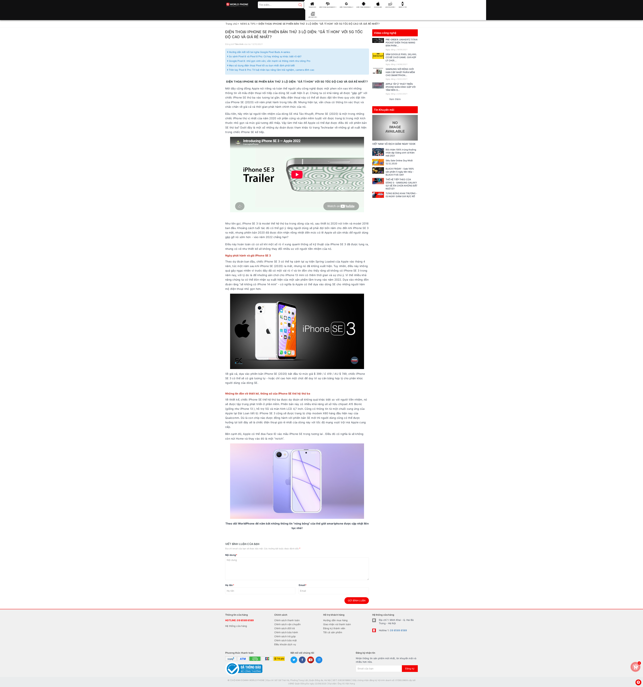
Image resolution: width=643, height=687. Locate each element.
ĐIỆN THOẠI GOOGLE (346, 7)
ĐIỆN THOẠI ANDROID (363, 7)
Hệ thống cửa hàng (236, 626)
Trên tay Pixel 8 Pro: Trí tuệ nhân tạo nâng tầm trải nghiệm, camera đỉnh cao (271, 69)
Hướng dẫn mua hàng (335, 620)
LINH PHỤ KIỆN (390, 7)
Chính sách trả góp (285, 636)
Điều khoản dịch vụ (285, 644)
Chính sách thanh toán (287, 620)
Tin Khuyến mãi (384, 109)
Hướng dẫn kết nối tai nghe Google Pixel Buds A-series (259, 52)
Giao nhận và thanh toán (337, 624)
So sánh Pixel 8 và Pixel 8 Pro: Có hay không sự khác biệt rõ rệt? (264, 56)
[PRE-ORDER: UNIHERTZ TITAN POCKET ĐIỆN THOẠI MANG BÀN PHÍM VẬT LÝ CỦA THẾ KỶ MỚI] (378, 40)
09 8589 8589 (245, 620)
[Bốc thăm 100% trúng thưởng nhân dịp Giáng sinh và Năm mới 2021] (378, 152)
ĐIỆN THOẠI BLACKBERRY (327, 7)
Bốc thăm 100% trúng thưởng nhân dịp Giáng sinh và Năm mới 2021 (401, 152)
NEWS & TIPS (403, 7)
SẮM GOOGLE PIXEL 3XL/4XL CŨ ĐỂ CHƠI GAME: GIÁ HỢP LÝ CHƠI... (401, 57)
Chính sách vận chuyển (287, 624)
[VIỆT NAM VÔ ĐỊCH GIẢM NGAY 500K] (395, 127)
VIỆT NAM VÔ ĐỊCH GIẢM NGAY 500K (393, 143)
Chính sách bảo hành (286, 632)
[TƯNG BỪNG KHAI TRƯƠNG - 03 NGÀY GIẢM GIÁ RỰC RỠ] (378, 195)
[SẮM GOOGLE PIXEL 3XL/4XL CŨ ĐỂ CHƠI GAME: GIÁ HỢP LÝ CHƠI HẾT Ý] (378, 56)
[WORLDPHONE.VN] (237, 3)
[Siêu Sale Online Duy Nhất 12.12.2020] (378, 162)
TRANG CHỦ (312, 7)
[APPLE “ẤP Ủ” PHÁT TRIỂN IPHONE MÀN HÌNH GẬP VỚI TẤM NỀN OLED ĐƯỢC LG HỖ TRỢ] (378, 85)
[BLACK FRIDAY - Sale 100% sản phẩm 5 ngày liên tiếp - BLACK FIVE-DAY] (378, 170)
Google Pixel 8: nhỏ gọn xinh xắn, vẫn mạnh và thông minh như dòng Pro (269, 60)
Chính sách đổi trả (284, 628)
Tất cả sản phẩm (332, 632)
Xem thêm (395, 99)
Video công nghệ (385, 33)
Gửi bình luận (357, 600)
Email (303, 585)
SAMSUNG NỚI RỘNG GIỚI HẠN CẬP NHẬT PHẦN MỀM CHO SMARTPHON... (400, 72)
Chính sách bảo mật (285, 640)
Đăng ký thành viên (334, 628)
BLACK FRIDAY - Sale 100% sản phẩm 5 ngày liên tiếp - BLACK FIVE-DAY (400, 171)
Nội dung (231, 554)
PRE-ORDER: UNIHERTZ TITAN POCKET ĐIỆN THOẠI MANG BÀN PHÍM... (401, 42)
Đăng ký (409, 668)
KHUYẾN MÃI (378, 7)
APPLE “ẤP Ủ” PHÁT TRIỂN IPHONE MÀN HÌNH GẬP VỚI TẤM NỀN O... (401, 87)
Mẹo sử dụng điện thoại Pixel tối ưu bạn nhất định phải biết (261, 65)
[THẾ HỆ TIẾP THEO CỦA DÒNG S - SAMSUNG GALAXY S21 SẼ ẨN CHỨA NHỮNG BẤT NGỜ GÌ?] (378, 181)
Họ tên (229, 585)
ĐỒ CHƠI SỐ (312, 17)
